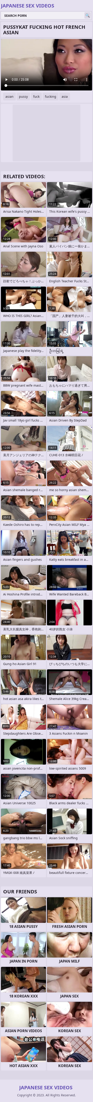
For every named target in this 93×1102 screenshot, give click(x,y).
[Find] (87, 15)
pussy (23, 96)
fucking (50, 96)
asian (9, 96)
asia (65, 96)
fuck (36, 96)
